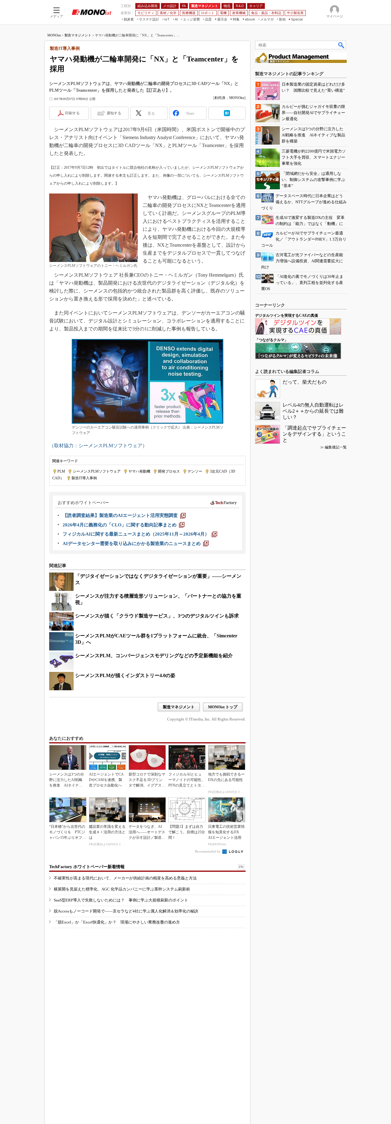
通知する (114, 113)
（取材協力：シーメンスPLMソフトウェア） (98, 445)
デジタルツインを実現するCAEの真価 (286, 315)
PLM (61, 471)
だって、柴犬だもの (305, 382)
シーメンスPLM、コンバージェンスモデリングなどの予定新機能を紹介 (154, 655)
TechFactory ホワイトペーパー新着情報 (87, 866)
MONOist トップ (222, 707)
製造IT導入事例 (84, 478)
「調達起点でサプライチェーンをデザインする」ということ (314, 434)
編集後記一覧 (336, 447)
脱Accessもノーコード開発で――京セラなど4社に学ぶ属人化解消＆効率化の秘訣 (126, 911)
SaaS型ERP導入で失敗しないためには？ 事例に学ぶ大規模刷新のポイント (121, 900)
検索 (341, 45)
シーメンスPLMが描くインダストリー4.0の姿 (125, 675)
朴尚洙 (219, 98)
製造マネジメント (77, 35)
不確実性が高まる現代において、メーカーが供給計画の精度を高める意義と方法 (125, 878)
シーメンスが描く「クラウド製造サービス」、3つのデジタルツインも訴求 (157, 615)
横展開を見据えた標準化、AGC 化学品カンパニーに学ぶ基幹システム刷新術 (122, 889)
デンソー (195, 471)
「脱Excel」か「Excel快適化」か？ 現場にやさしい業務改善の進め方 (117, 922)
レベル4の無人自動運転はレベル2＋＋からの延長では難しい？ (313, 411)
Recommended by (208, 851)
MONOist (54, 35)
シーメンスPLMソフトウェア (97, 471)
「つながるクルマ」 (271, 340)
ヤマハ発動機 (139, 471)
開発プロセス (169, 471)
